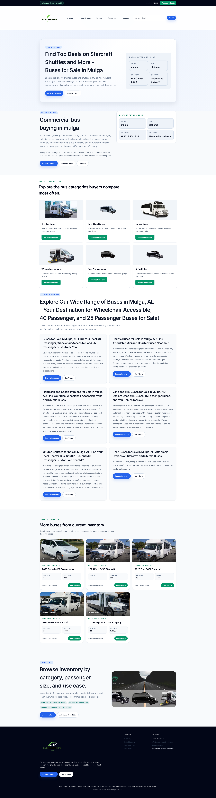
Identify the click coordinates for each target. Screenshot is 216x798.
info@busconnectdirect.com (162, 742)
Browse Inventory (54, 93)
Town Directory (129, 745)
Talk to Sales (66, 774)
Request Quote (67, 163)
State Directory (129, 742)
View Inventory (47, 715)
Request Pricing (73, 93)
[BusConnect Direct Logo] (52, 746)
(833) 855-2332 (152, 3)
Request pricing (157, 745)
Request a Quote (168, 3)
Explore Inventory (52, 378)
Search (171, 18)
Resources (128, 749)
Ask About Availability (67, 715)
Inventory (127, 739)
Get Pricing (69, 378)
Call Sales (82, 163)
